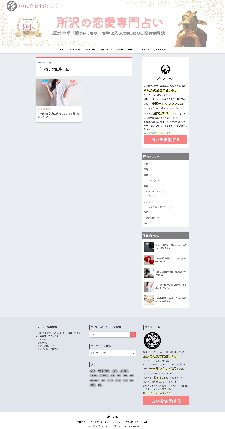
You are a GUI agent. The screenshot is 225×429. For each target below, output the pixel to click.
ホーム (62, 49)
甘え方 (118, 380)
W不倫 (92, 371)
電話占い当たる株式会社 (49, 349)
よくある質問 (160, 49)
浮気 (147, 212)
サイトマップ (97, 422)
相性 (125, 380)
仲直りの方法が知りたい (158, 207)
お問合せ (144, 422)
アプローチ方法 (103, 371)
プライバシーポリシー (114, 422)
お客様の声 (144, 49)
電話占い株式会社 (46, 346)
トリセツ (93, 376)
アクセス (131, 49)
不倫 (147, 163)
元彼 (119, 376)
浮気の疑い (152, 218)
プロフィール (90, 49)
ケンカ (148, 201)
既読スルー (94, 380)
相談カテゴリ (106, 49)
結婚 (147, 175)
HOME (114, 416)
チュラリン (43, 343)
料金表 (120, 49)
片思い (150, 196)
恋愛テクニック (154, 191)
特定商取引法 (132, 422)
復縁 (147, 169)
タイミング (124, 371)
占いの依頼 (75, 49)
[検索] (133, 334)
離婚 (100, 385)
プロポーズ (152, 181)
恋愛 (147, 186)
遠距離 (92, 385)
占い (147, 223)
